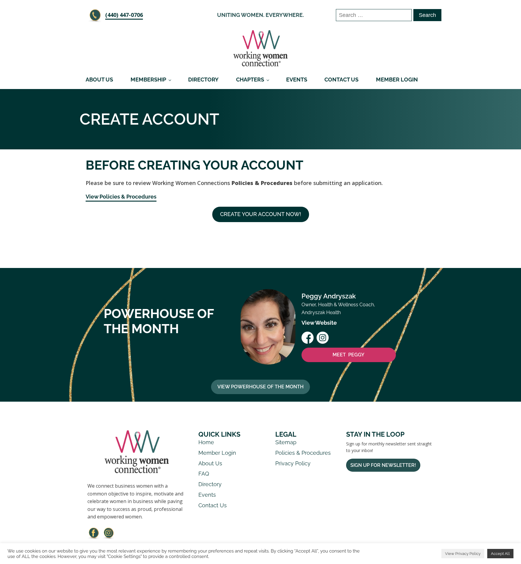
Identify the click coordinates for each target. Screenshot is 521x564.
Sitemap (285, 442)
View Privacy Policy (463, 553)
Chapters (250, 79)
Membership (148, 79)
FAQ (203, 473)
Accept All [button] (500, 553)
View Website (319, 323)
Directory (203, 79)
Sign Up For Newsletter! (383, 465)
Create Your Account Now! (260, 214)
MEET (349, 355)
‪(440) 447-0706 (124, 14)
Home (206, 442)
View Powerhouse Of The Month (260, 387)
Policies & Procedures (303, 453)
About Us (99, 79)
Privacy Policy (293, 463)
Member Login (397, 79)
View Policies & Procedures (121, 196)
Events (296, 79)
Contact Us (341, 79)
